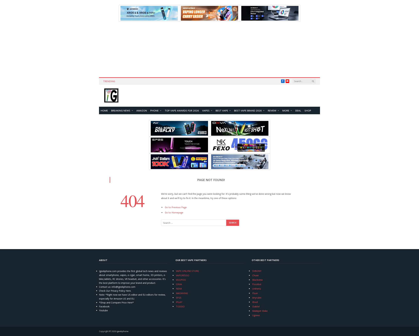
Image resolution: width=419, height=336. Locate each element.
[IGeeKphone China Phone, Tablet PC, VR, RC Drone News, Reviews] (111, 96)
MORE (285, 110)
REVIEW (272, 110)
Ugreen (256, 315)
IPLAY (179, 302)
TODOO (180, 306)
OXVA (179, 284)
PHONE (154, 110)
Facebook (104, 306)
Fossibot (256, 284)
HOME (104, 110)
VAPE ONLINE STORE (187, 270)
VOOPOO (181, 279)
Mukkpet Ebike (260, 310)
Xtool (255, 302)
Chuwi (255, 275)
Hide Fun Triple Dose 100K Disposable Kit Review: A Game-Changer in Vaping (157, 81)
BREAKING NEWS (120, 110)
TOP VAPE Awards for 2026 (182, 110)
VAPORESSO (182, 275)
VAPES (206, 110)
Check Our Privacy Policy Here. (115, 290)
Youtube (103, 310)
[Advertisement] (209, 49)
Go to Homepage (174, 212)
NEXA (179, 288)
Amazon (141, 110)
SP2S (178, 297)
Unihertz (256, 288)
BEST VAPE (222, 110)
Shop (307, 110)
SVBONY (256, 270)
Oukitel (256, 306)
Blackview (257, 279)
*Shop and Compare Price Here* (116, 302)
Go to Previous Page (176, 207)
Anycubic (257, 297)
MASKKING (182, 293)
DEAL (298, 110)
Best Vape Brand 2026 (248, 110)
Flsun (255, 293)
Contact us (104, 286)
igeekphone (122, 331)
